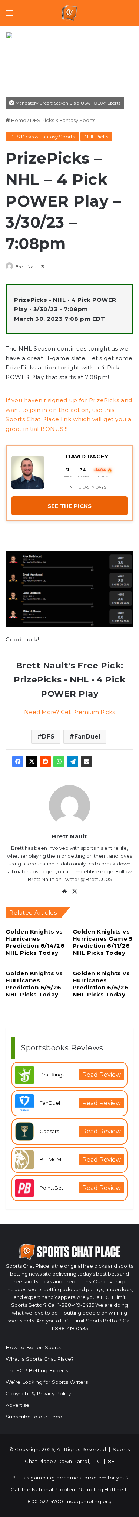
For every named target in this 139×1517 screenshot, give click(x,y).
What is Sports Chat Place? (40, 1359)
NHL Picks (96, 137)
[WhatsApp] (58, 761)
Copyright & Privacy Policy (38, 1393)
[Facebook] (17, 761)
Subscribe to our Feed (34, 1417)
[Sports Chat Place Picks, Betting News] (69, 13)
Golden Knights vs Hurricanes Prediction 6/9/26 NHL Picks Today (34, 984)
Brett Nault (27, 266)
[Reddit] (45, 761)
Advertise (17, 1405)
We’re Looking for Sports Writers (47, 1382)
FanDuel (87, 736)
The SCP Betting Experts (37, 1370)
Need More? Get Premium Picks (69, 712)
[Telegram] (72, 761)
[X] (31, 761)
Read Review (101, 1074)
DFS (48, 736)
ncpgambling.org (89, 1501)
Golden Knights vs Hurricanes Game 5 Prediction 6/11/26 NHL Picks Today (103, 942)
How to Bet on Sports (33, 1347)
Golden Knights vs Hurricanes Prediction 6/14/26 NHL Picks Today (35, 942)
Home (18, 120)
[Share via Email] (86, 761)
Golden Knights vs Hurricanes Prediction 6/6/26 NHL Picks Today (101, 984)
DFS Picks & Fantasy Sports (62, 120)
